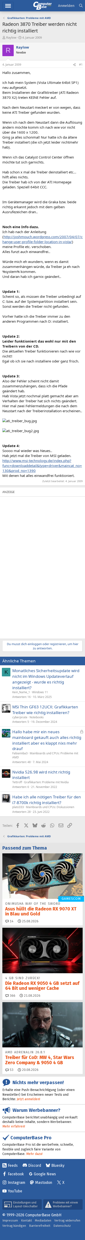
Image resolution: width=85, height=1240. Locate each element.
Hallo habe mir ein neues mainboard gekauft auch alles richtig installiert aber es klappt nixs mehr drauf (46, 740)
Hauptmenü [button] (8, 6)
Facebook (16, 1174)
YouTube (15, 1191)
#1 (81, 65)
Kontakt (26, 1220)
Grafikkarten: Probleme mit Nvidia (46, 782)
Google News (45, 1174)
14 (11, 921)
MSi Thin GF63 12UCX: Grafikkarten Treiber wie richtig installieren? (45, 709)
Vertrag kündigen (14, 1225)
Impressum (10, 1220)
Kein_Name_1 (21, 692)
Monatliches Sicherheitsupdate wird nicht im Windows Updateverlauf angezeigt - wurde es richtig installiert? (45, 679)
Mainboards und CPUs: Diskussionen (50, 807)
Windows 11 (40, 692)
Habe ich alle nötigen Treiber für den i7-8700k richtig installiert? (46, 799)
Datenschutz (62, 1225)
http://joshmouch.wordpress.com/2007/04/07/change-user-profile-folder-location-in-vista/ (42, 239)
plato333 (18, 807)
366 (12, 996)
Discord (34, 1165)
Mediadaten (43, 1220)
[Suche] (81, 5)
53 (11, 1070)
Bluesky (57, 1165)
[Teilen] (74, 65)
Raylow (11, 37)
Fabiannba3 (20, 753)
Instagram (16, 1182)
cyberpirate (19, 717)
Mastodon (43, 1182)
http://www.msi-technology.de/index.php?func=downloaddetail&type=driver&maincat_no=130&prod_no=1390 (42, 465)
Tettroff (17, 782)
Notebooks (37, 717)
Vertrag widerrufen (67, 1220)
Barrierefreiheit (39, 1225)
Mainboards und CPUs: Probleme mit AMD (45, 755)
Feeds (13, 1165)
